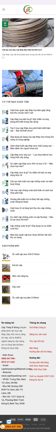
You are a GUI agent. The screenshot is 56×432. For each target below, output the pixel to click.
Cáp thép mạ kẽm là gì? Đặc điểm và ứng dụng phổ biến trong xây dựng (29, 120)
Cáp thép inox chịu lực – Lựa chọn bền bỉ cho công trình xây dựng (31, 156)
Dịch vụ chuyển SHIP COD (41, 376)
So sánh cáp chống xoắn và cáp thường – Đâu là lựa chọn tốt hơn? (31, 218)
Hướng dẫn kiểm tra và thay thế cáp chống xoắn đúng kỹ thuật (29, 200)
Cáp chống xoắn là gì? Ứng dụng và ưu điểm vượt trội (31, 227)
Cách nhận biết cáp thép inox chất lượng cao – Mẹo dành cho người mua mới (32, 147)
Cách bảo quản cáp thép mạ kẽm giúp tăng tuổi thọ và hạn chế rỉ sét (30, 111)
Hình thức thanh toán (39, 366)
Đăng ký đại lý (36, 379)
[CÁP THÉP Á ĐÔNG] (28, 9)
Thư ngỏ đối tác (36, 341)
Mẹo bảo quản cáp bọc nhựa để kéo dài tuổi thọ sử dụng (31, 236)
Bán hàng (33, 348)
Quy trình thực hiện (38, 369)
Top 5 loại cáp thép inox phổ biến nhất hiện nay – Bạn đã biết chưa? (30, 129)
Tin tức (34, 424)
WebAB (46, 428)
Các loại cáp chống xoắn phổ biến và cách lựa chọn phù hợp (31, 191)
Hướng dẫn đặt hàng (39, 362)
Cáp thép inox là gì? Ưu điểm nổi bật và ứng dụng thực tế (30, 173)
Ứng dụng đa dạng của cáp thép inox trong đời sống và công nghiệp (32, 138)
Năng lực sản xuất (38, 334)
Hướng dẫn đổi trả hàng (40, 351)
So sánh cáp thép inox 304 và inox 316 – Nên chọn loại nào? (31, 165)
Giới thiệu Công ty (37, 327)
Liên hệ (42, 424)
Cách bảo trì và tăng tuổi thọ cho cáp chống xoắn (30, 209)
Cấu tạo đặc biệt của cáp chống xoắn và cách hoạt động (31, 182)
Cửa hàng (25, 424)
